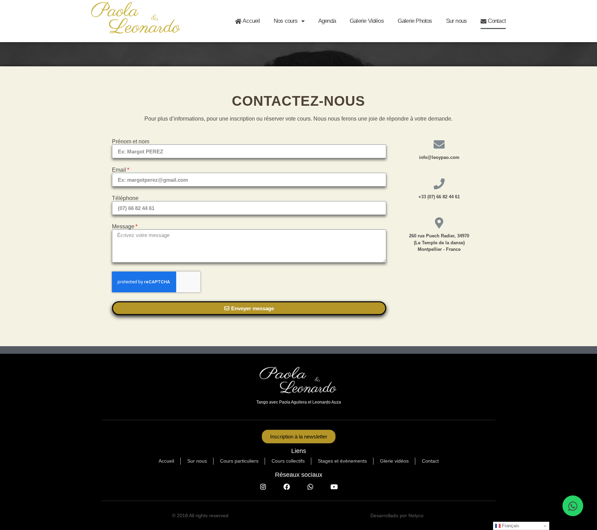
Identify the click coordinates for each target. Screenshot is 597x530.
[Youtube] (334, 486)
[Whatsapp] (310, 486)
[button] (299, 436)
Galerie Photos (415, 21)
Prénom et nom (130, 141)
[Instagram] (263, 486)
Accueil (250, 21)
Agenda (327, 21)
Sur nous (456, 21)
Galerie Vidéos (367, 21)
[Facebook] (287, 486)
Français (510, 525)
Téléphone (125, 198)
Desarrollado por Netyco (397, 515)
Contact (496, 21)
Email (119, 170)
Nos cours (286, 21)
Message (123, 226)
